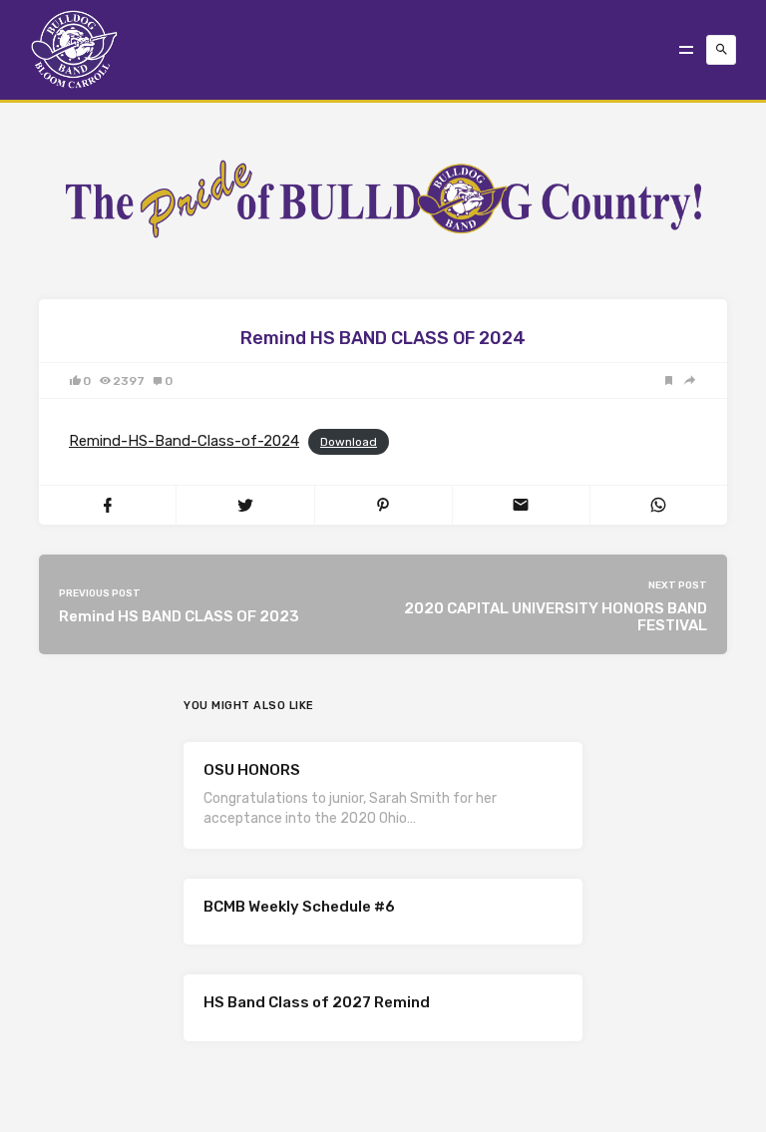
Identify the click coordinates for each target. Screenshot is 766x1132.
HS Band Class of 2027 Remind (316, 1002)
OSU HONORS (251, 770)
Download (348, 442)
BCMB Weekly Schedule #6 (299, 907)
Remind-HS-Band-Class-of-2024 (184, 441)
